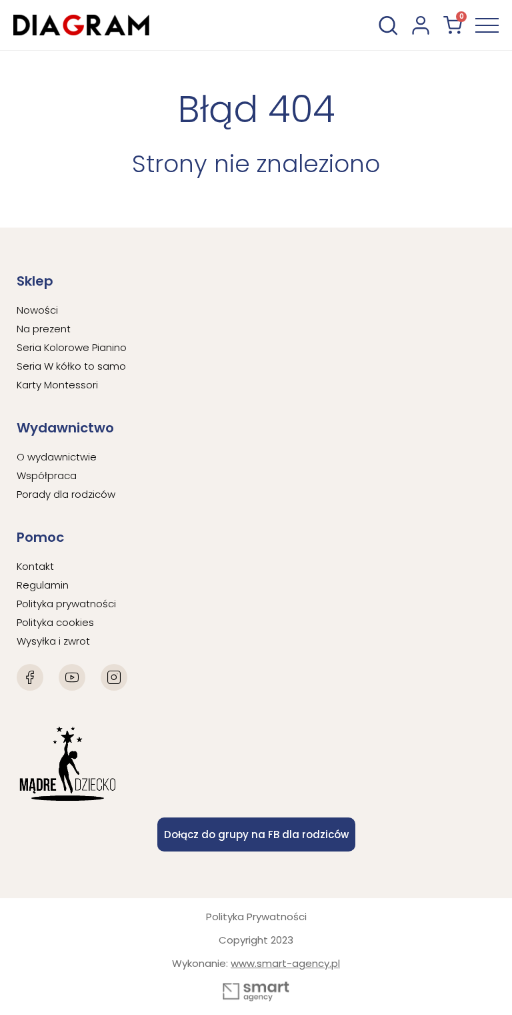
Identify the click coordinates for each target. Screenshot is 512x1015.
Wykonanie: (256, 963)
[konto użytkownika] (420, 25)
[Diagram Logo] (81, 25)
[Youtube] (72, 677)
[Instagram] (114, 677)
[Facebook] (30, 677)
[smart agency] (256, 992)
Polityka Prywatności (256, 917)
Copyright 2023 (256, 940)
